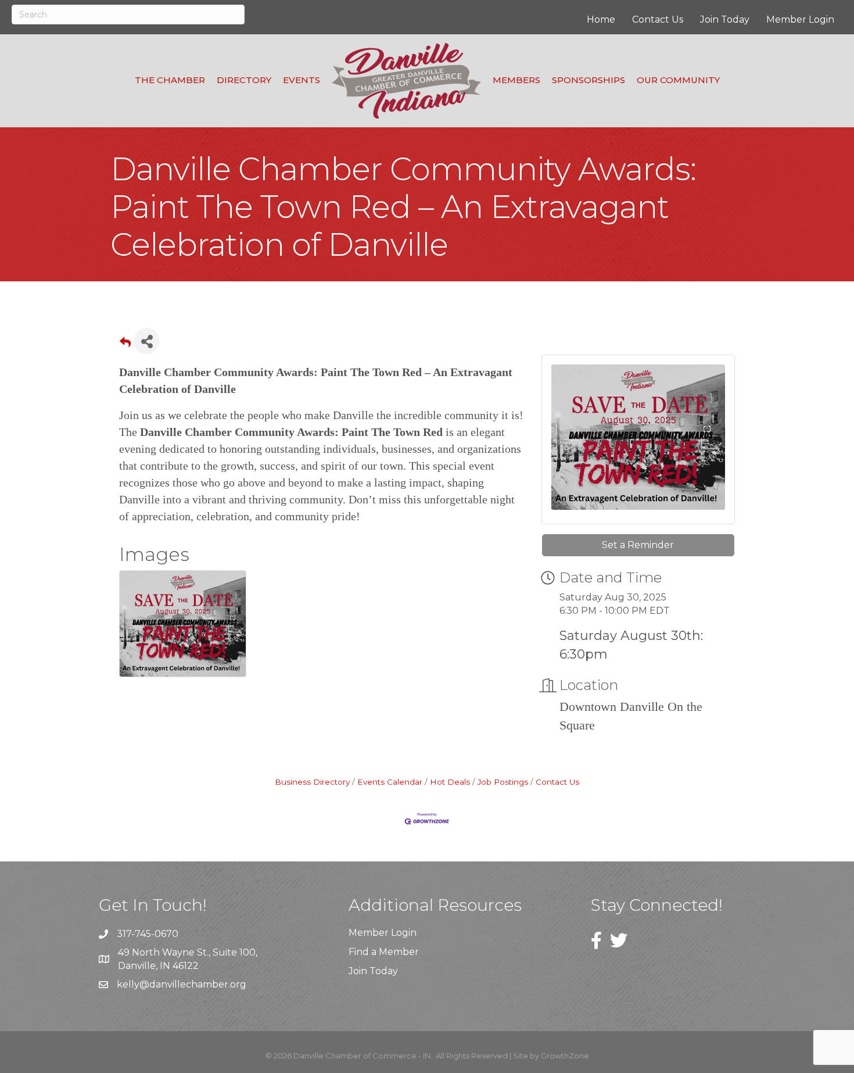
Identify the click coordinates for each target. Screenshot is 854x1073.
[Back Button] (125, 344)
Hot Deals (450, 781)
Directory (244, 79)
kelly (128, 984)
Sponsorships (588, 79)
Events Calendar (389, 781)
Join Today (724, 19)
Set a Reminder (638, 544)
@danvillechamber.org (192, 984)
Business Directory (312, 781)
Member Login (800, 19)
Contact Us (657, 19)
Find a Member (384, 951)
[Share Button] (147, 341)
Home (601, 19)
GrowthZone (565, 1055)
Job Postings (503, 781)
